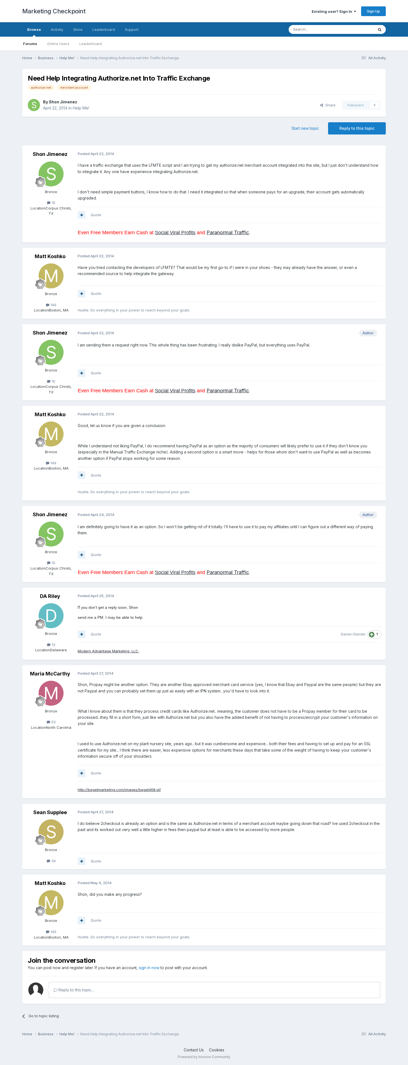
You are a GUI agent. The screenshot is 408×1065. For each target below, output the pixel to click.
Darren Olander (353, 634)
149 (52, 305)
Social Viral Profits (175, 232)
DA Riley (50, 596)
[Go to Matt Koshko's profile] (51, 275)
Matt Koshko (50, 256)
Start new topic (305, 128)
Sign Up (373, 11)
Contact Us (194, 1049)
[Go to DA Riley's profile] (51, 615)
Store (77, 29)
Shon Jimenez (63, 101)
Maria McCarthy (50, 674)
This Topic (357, 29)
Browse (34, 29)
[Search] (380, 29)
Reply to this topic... (75, 989)
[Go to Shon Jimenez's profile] (34, 105)
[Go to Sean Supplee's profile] (51, 831)
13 (53, 644)
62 (53, 722)
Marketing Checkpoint (53, 11)
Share (329, 105)
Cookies (216, 1049)
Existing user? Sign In (333, 11)
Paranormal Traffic (227, 232)
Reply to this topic (356, 128)
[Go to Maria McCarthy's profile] (51, 693)
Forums (30, 43)
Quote (96, 215)
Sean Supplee (50, 812)
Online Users (58, 43)
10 (53, 202)
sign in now (149, 967)
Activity (57, 29)
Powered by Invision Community (204, 1057)
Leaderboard (90, 43)
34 (53, 861)
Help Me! (81, 108)
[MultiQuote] (81, 215)
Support (131, 29)
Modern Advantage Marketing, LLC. (108, 651)
